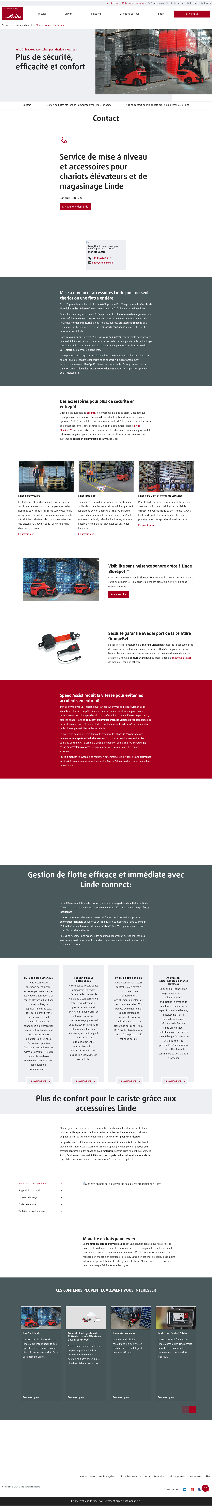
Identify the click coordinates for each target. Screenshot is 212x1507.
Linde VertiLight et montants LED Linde (160, 496)
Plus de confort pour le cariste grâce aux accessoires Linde (157, 105)
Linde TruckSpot (87, 496)
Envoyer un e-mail (102, 263)
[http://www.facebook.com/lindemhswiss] (199, 1489)
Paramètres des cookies (199, 1476)
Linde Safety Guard (29, 496)
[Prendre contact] (205, 1488)
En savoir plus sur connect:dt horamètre (41, 1081)
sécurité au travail (181, 658)
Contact (27, 105)
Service (6, 25)
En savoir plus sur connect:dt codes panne (86, 1081)
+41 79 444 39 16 (101, 258)
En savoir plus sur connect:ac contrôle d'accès (131, 1081)
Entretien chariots (23, 25)
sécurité (91, 413)
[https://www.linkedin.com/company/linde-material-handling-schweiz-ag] (184, 1489)
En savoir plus (26, 534)
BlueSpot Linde (31, 1333)
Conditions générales (176, 1476)
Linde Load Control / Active (173, 1333)
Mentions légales (106, 1476)
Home (92, 1476)
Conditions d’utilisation (127, 1476)
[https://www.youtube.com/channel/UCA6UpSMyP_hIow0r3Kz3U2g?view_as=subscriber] (192, 1489)
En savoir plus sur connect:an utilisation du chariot (176, 1081)
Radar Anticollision (124, 1333)
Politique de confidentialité (152, 1476)
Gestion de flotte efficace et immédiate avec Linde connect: (78, 105)
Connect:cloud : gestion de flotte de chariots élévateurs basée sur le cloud (84, 1336)
